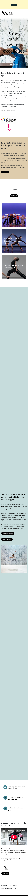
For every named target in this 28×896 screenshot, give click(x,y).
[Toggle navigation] (25, 13)
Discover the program (7, 533)
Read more (5, 172)
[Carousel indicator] (11, 64)
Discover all (14, 195)
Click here (14, 5)
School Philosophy (6, 539)
